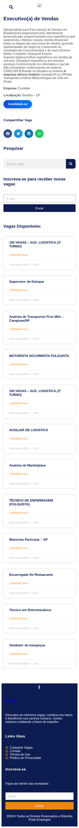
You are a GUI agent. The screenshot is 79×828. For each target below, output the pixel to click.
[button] (11, 7)
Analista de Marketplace (27, 465)
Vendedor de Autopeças (27, 645)
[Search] (71, 164)
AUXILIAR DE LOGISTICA (28, 430)
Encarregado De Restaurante (31, 575)
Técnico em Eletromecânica (30, 610)
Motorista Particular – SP (28, 539)
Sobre (10, 701)
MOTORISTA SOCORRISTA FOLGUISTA (39, 356)
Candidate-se (17, 104)
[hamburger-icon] (71, 6)
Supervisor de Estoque (26, 281)
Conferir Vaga (18, 255)
